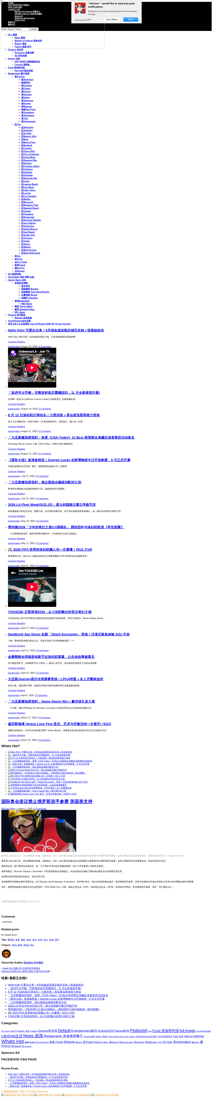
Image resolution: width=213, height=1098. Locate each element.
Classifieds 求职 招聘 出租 (21, 277)
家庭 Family (56, 1041)
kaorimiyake (14, 346)
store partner (130, 1036)
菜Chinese (26, 85)
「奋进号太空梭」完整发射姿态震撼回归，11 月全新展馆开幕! (54, 392)
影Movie (69, 1042)
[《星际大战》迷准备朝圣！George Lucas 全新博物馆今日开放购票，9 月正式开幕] (48, 764)
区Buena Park (28, 142)
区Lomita (26, 193)
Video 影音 (178, 1036)
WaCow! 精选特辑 (194, 1036)
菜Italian (25, 97)
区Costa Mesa (28, 157)
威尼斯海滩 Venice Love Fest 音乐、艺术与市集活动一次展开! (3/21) (59, 724)
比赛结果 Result (29, 295)
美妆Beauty (151, 1042)
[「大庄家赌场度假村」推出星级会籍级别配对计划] (33, 767)
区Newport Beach (30, 208)
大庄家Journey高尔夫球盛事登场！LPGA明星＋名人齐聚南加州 (55, 679)
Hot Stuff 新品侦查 (24, 70)
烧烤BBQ (25, 82)
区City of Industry (30, 154)
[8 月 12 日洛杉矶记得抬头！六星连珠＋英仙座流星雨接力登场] (39, 758)
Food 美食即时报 (16, 67)
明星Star (98, 1042)
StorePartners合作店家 (19, 321)
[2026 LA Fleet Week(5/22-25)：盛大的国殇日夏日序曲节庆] (37, 770)
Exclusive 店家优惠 (24, 52)
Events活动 (105, 1031)
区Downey (26, 163)
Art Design (5, 1031)
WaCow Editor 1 (9, 808)
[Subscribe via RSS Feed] (17, 1094)
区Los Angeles (28, 196)
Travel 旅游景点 (164, 1036)
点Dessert (19, 271)
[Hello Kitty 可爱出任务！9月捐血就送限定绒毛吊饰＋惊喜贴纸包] (40, 752)
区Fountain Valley (30, 166)
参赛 (17, 939)
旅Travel (88, 1042)
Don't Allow (111, 19)
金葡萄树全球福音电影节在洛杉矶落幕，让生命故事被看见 (51, 657)
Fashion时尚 (121, 1031)
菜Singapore (27, 112)
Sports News (101, 1036)
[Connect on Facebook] (76, 1094)
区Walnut (26, 247)
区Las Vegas (27, 187)
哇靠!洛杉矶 (11, 1091)
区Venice (25, 244)
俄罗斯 (10, 939)
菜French (26, 91)
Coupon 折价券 (15, 49)
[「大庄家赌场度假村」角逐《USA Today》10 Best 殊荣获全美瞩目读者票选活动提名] (50, 761)
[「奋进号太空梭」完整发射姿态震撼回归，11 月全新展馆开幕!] (39, 755)
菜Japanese (27, 100)
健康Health (29, 1042)
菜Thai (24, 118)
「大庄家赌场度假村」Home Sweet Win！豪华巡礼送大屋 (51, 701)
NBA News (26, 304)
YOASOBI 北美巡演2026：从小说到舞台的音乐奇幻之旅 (50, 612)
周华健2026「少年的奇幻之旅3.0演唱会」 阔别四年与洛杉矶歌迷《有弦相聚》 (66, 527)
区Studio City (28, 235)
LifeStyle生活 (12, 1036)
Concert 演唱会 (22, 64)
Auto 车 (13, 1031)
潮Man (105, 1042)
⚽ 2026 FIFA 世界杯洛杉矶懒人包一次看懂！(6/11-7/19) (50, 549)
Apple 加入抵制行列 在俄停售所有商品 (21, 968)
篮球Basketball (22, 301)
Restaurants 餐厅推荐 (18, 73)
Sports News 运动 (17, 280)
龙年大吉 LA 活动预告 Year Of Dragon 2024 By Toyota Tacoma (39, 324)
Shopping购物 (89, 1036)
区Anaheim (27, 130)
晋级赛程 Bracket (29, 289)
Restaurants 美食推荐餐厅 (63, 1036)
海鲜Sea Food (28, 109)
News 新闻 (17, 945)
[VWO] (88, 20)
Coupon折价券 (47, 1031)
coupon (33, 1031)
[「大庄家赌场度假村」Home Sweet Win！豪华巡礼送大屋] (37, 791)
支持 (40, 939)
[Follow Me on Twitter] (47, 1094)
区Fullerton (27, 169)
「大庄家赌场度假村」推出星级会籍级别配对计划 (44, 482)
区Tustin (25, 241)
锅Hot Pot (19, 268)
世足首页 (25, 286)
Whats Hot (28, 945)
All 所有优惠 (21, 55)
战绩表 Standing (29, 298)
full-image (187, 1031)
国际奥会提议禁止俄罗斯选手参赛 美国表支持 (47, 801)
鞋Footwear (26, 1046)
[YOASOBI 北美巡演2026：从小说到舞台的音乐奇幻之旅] (36, 779)
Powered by (80, 20)
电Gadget (16, 1046)
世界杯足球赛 (21, 283)
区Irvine (25, 181)
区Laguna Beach (29, 184)
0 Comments (45, 346)
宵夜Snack (20, 265)
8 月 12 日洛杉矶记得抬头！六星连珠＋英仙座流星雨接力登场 (54, 415)
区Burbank (26, 145)
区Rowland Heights (31, 220)
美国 (51, 939)
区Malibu (25, 199)
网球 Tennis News (24, 306)
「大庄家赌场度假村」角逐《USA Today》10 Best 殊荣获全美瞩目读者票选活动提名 (71, 437)
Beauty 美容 (24, 1031)
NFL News (20, 312)
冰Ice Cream (21, 262)
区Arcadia (26, 133)
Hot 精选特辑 (14, 274)
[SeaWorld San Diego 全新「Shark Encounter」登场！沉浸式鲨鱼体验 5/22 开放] (48, 782)
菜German (26, 94)
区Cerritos (26, 148)
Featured (138, 1030)
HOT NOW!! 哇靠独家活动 (27, 61)
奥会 (29, 939)
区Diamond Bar (29, 160)
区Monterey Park (29, 205)
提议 (34, 939)
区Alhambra (27, 127)
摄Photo (79, 1042)
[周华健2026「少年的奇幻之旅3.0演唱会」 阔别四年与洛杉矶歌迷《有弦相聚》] (47, 773)
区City (18, 124)
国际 (23, 939)
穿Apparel (139, 1042)
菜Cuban (25, 88)
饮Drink (18, 259)
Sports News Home (116, 1036)
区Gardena (26, 172)
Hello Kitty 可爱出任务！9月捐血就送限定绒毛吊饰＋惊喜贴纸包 (56, 330)
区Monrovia (27, 202)
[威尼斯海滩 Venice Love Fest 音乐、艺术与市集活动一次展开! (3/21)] (42, 794)
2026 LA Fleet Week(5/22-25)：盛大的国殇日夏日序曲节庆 (52, 504)
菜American (27, 79)
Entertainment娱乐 (84, 1031)
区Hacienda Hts (29, 178)
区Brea (24, 139)
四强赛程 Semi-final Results (35, 292)
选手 (57, 939)
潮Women (113, 1042)
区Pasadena (27, 214)
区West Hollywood (30, 253)
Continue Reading (16, 342)
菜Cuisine (20, 76)
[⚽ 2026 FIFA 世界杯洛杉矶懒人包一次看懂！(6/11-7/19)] (36, 776)
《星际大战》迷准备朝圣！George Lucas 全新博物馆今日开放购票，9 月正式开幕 (69, 460)
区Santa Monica (29, 229)
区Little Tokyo (28, 190)
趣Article (195, 1042)
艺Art (160, 1042)
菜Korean (26, 103)
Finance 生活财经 (16, 315)
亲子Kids (167, 1042)
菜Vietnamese (28, 121)
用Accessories (126, 1042)
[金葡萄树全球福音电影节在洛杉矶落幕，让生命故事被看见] (37, 785)
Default (64, 1030)
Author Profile (33, 962)
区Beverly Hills (28, 136)
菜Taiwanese (27, 115)
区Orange (26, 211)
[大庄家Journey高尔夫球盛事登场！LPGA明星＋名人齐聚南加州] (40, 788)
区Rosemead (27, 217)
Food (149, 1031)
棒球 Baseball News (25, 309)
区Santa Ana (27, 226)
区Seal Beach (28, 232)
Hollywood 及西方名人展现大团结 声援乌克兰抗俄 (25, 971)
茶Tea (17, 256)
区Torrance (26, 238)
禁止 (46, 939)
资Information (182, 1042)
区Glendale (27, 175)
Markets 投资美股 (23, 318)
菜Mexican (26, 106)
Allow (131, 19)
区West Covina (28, 250)
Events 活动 (14, 58)
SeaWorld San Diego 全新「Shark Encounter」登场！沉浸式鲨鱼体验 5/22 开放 (69, 634)
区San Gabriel (28, 223)
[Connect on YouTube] (105, 1094)
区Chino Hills (28, 151)
